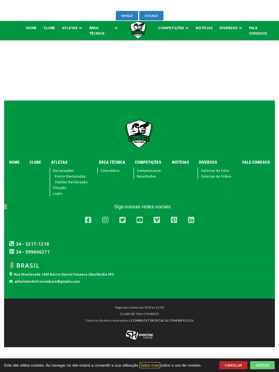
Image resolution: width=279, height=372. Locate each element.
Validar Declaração (71, 182)
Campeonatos (149, 170)
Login (57, 193)
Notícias (204, 28)
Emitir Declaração (70, 176)
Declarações (63, 170)
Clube (49, 28)
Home (31, 28)
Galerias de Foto (215, 170)
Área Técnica (97, 30)
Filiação (59, 188)
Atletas (70, 28)
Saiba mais (149, 365)
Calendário (110, 170)
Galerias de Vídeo (216, 176)
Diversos (228, 28)
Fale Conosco (258, 30)
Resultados (146, 176)
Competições (171, 28)
